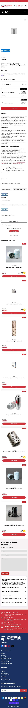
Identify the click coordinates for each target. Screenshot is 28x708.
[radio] (14, 85)
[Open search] (2, 225)
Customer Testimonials (6, 663)
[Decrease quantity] (21, 96)
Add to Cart (14, 276)
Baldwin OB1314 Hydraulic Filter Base (14, 304)
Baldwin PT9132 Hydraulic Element (14, 341)
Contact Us (3, 655)
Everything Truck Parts (15, 706)
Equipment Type (16, 204)
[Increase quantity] (25, 96)
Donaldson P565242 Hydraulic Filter (14, 488)
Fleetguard (14, 413)
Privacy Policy (4, 660)
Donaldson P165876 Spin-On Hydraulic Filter (14, 525)
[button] (19, 6)
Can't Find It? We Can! (6, 679)
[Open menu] (25, 5)
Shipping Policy (4, 656)
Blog (2, 678)
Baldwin (14, 302)
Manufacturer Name (6, 189)
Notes (25, 189)
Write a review (14, 231)
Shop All (3, 671)
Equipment (4, 204)
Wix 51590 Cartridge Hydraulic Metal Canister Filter (14, 377)
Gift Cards (3, 676)
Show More (4, 194)
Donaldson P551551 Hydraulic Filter (14, 267)
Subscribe (23, 690)
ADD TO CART (14, 108)
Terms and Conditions (6, 661)
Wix (14, 376)
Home (2, 670)
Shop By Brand (4, 673)
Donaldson (14, 265)
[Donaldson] (5, 50)
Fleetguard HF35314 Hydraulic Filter (14, 414)
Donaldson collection (18, 163)
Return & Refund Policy (6, 658)
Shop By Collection (5, 674)
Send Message (5, 573)
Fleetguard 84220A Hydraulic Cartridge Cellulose (14, 451)
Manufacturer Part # (17, 189)
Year (10, 204)
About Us (3, 653)
